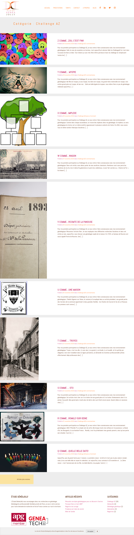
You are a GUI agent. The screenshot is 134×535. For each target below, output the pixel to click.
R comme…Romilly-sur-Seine (72, 418)
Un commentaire (90, 421)
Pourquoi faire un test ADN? (74, 504)
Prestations (58, 8)
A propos (86, 8)
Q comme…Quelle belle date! (73, 451)
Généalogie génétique (114, 506)
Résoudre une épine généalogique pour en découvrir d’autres (84, 501)
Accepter (90, 531)
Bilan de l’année (70, 511)
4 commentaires (90, 293)
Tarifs (68, 8)
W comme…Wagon (67, 155)
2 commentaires (90, 44)
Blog (94, 8)
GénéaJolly (110, 504)
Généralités (110, 509)
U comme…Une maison (69, 289)
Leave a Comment (90, 116)
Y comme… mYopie (67, 72)
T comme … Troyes (67, 340)
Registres (110, 511)
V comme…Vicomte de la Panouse (75, 221)
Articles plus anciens (23, 479)
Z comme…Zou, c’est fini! (71, 40)
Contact (77, 8)
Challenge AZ (81, 44)
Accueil (47, 8)
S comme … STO (65, 387)
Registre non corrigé (71, 506)
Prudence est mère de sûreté (74, 509)
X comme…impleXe (67, 113)
